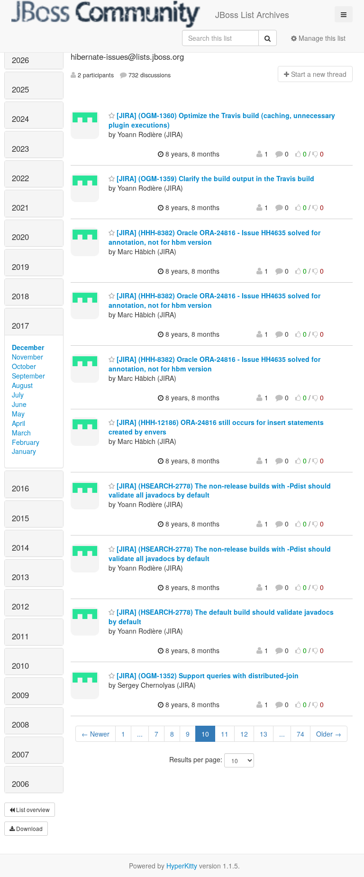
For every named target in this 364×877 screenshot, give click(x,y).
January (24, 451)
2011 (20, 636)
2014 (20, 547)
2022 (20, 178)
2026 (20, 59)
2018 (20, 296)
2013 (20, 576)
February (25, 442)
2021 (20, 207)
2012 (20, 606)
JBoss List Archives (252, 14)
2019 (20, 266)
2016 (20, 488)
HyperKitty (181, 865)
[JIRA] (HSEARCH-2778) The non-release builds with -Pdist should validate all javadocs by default (220, 490)
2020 (20, 236)
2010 (20, 665)
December (28, 347)
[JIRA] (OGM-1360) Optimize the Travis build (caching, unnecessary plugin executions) (222, 120)
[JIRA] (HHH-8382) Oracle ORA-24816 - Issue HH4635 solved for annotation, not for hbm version (214, 237)
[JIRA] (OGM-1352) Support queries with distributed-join (207, 675)
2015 (20, 518)
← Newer (95, 734)
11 (224, 734)
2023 (20, 148)
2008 (20, 724)
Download (29, 828)
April (18, 423)
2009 (20, 695)
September (28, 375)
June (19, 404)
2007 (20, 754)
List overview (32, 809)
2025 (20, 89)
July (18, 394)
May (18, 413)
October (24, 366)
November (27, 356)
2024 (20, 118)
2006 (20, 783)
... (140, 734)
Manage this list (321, 38)
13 (263, 734)
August (22, 385)
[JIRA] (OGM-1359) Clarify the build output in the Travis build (214, 178)
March (21, 432)
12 (244, 734)
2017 (20, 325)
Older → (328, 734)
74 (300, 734)
